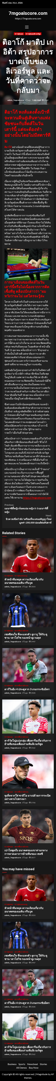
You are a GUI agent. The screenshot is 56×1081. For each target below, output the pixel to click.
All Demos (21, 1067)
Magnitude (41, 1074)
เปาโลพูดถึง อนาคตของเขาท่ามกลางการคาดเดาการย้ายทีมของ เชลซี (28, 826)
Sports (22, 1064)
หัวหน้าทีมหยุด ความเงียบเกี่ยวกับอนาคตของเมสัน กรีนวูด (28, 555)
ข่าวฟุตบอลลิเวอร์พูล (33, 34)
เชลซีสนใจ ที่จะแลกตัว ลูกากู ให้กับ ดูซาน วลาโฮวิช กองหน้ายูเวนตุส (28, 610)
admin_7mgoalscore (15, 100)
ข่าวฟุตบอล (19, 34)
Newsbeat (32, 1064)
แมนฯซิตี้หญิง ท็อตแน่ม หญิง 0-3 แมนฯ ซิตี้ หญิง (26, 508)
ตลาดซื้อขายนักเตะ (22, 630)
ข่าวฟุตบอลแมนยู (21, 575)
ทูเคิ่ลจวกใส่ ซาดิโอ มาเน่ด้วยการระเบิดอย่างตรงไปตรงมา (28, 771)
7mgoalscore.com (28, 13)
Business (12, 1064)
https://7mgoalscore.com (37, 497)
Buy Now (33, 1067)
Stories (43, 1064)
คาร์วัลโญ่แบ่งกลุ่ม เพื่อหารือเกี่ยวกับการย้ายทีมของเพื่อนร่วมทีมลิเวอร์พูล (28, 716)
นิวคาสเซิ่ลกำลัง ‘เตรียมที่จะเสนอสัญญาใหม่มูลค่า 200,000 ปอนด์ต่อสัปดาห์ (29, 519)
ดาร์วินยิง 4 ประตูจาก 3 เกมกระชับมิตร (28, 665)
